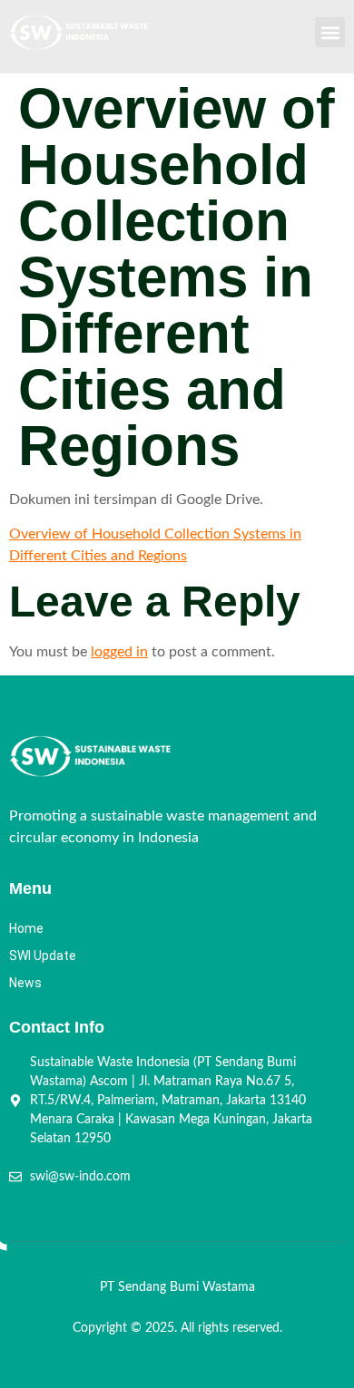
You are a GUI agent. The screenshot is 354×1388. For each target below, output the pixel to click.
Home (26, 928)
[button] (330, 32)
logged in (119, 652)
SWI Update (42, 955)
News (25, 982)
